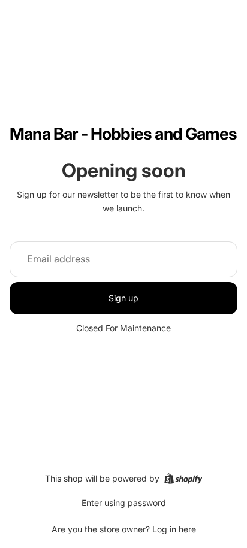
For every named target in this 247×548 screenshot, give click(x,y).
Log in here (174, 529)
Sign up (123, 298)
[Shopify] (183, 478)
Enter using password (124, 503)
